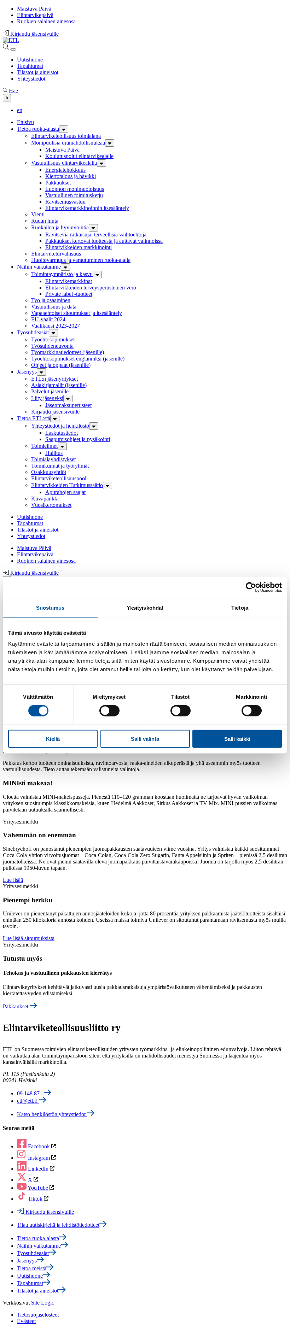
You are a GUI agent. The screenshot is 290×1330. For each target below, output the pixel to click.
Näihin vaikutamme (39, 267)
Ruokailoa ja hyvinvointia (60, 227)
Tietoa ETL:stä (33, 418)
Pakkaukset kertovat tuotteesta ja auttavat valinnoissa (104, 241)
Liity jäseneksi (47, 398)
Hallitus (54, 453)
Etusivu (25, 122)
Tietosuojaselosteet (38, 1315)
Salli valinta (145, 739)
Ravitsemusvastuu (65, 202)
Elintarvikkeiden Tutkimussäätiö (67, 485)
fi (7, 97)
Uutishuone (30, 60)
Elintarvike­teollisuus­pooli (59, 478)
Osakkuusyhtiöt (48, 472)
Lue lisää (13, 880)
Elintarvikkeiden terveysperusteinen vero (90, 288)
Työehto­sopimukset (53, 339)
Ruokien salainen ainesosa (46, 21)
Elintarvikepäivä (35, 15)
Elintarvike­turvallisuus (56, 254)
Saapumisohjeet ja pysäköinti (77, 439)
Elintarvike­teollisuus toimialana (66, 136)
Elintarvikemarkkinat (68, 281)
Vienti (38, 214)
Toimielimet (44, 446)
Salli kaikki (237, 739)
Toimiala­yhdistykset (53, 459)
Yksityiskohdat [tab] (145, 607)
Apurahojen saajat (65, 492)
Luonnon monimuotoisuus (74, 189)
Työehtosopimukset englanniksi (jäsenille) (77, 359)
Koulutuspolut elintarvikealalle (79, 156)
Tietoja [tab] (239, 607)
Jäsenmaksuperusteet (68, 405)
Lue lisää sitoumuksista (28, 938)
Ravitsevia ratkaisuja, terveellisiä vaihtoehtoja (95, 235)
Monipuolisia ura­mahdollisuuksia (68, 143)
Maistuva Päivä (34, 9)
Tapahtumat (30, 66)
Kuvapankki (45, 499)
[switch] (109, 710)
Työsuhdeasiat (33, 332)
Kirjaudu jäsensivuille (55, 412)
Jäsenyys (27, 372)
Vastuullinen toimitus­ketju (74, 195)
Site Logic (42, 1303)
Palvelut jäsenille (50, 391)
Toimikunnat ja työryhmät (60, 466)
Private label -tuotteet (68, 294)
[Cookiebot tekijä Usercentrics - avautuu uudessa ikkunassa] (251, 587)
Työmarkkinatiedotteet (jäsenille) (67, 352)
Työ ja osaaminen (50, 300)
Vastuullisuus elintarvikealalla (64, 163)
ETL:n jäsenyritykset (54, 379)
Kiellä (53, 739)
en (19, 110)
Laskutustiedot (61, 433)
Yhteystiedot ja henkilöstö (60, 426)
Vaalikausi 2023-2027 (55, 326)
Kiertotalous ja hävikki (70, 176)
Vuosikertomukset (51, 505)
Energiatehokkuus (65, 170)
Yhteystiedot (31, 79)
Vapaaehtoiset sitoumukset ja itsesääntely (76, 313)
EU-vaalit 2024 (48, 319)
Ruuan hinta (44, 221)
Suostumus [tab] (50, 607)
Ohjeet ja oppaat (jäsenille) (61, 365)
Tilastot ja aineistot (37, 72)
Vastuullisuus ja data (53, 307)
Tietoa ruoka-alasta (38, 129)
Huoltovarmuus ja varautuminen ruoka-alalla (80, 260)
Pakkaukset (58, 183)
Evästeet (26, 1321)
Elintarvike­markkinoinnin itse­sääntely (87, 208)
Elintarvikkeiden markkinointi (78, 247)
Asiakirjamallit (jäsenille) (59, 385)
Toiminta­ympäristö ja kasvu (62, 274)
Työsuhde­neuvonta (52, 346)
